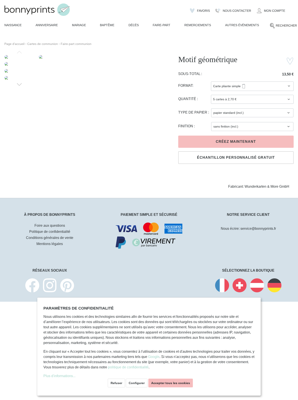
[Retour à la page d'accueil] (37, 9)
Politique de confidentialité (49, 231)
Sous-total (189, 74)
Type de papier (193, 112)
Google (153, 357)
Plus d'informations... (59, 376)
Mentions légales (49, 244)
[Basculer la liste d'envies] (290, 61)
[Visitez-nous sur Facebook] (32, 286)
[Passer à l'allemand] (274, 286)
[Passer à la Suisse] (240, 286)
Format (185, 85)
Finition (186, 126)
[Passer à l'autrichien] (257, 286)
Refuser (116, 383)
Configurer (137, 383)
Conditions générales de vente (49, 238)
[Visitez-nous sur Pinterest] (67, 286)
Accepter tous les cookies (170, 383)
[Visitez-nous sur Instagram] (50, 286)
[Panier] (291, 9)
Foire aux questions (49, 225)
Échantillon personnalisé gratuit (236, 157)
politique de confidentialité (128, 367)
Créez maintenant (236, 141)
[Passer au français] (222, 286)
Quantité (187, 99)
